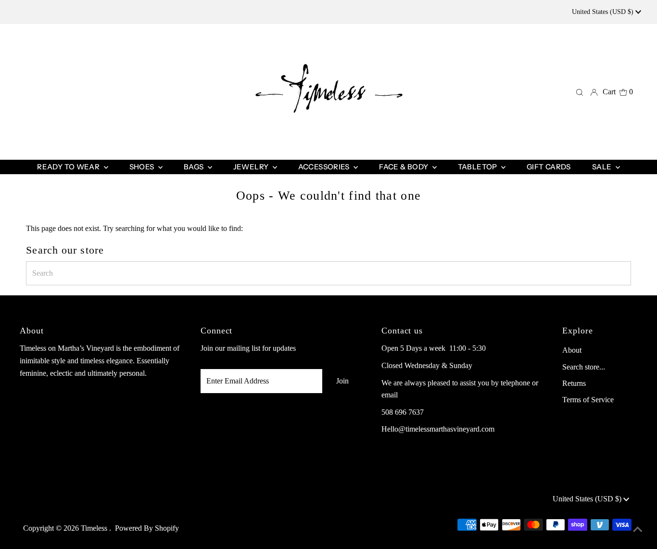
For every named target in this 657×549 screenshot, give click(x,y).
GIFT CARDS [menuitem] (549, 166)
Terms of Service (588, 400)
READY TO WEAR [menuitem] (69, 166)
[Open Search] (579, 92)
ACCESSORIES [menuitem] (325, 166)
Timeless (95, 528)
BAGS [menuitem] (194, 166)
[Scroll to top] (637, 529)
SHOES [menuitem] (142, 166)
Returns (574, 383)
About (571, 350)
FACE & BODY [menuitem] (404, 166)
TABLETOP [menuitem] (478, 166)
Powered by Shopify (147, 528)
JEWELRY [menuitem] (251, 166)
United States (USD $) (603, 11)
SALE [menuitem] (602, 166)
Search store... (583, 367)
